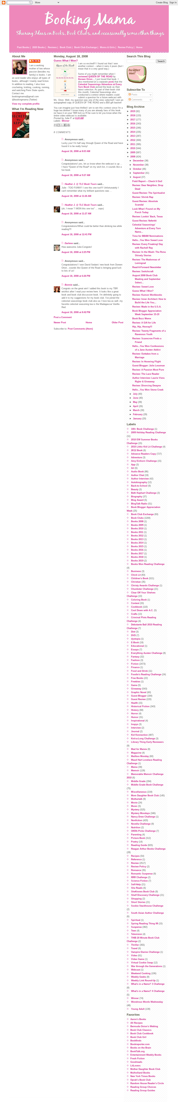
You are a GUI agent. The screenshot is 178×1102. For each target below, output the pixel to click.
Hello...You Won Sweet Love (147, 240)
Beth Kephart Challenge (143, 493)
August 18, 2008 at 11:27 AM (76, 213)
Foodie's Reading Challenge (146, 674)
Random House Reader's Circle (147, 1083)
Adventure (136, 457)
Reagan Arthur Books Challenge (148, 849)
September (139, 173)
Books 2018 (137, 557)
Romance (136, 870)
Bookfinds (135, 1040)
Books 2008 (137, 521)
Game (134, 685)
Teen (133, 930)
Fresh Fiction (137, 1058)
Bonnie (68, 284)
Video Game (137, 959)
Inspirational (138, 720)
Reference (136, 859)
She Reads (137, 888)
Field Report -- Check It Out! (147, 181)
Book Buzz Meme (141, 318)
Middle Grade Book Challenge (147, 784)
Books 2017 (137, 553)
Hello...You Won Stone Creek (147, 389)
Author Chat (137, 475)
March (136, 410)
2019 (133, 111)
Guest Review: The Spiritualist (148, 193)
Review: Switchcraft (142, 271)
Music (134, 806)
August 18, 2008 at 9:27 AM (76, 175)
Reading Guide (139, 845)
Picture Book (138, 838)
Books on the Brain (140, 1047)
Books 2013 (137, 539)
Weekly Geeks (138, 977)
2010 (133, 148)
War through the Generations (146, 966)
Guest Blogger (139, 695)
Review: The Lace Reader (145, 374)
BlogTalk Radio (139, 503)
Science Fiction (139, 880)
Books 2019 (137, 560)
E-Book (135, 642)
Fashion (135, 660)
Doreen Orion (85, 79)
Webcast (135, 969)
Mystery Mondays (140, 813)
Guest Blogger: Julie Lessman (148, 365)
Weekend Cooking (141, 973)
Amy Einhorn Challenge (144, 461)
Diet (133, 631)
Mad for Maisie (139, 749)
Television (136, 934)
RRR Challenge (139, 877)
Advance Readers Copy (143, 454)
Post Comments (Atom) (80, 328)
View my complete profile (25, 103)
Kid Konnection (139, 735)
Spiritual (135, 920)
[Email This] (55, 125)
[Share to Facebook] (65, 125)
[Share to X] (62, 125)
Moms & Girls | (108, 47)
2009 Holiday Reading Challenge (148, 432)
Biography (136, 496)
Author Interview (140, 478)
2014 (133, 132)
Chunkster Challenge (142, 589)
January (137, 418)
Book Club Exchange (142, 514)
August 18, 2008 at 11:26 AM (76, 196)
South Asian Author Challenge (147, 913)
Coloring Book (139, 599)
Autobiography (139, 482)
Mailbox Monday (140, 756)
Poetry (134, 841)
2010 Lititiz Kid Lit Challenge (146, 446)
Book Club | (66, 47)
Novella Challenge (141, 824)
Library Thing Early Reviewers (147, 742)
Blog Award (137, 500)
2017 (133, 119)
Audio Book (137, 471)
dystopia (135, 639)
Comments (136, 99)
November (139, 164)
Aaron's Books (138, 1019)
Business (136, 571)
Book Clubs (137, 518)
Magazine (136, 752)
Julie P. (36, 61)
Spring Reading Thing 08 (144, 923)
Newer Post (60, 322)
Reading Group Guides (142, 1090)
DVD (133, 635)
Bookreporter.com (140, 1044)
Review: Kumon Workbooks (147, 295)
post (110, 81)
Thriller (135, 945)
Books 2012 (137, 535)
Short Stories (138, 902)
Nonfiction (136, 820)
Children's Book (139, 578)
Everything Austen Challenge (146, 653)
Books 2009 (137, 525)
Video (134, 955)
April (136, 406)
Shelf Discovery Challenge (145, 895)
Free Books (137, 678)
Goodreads (136, 1062)
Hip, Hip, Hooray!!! (142, 326)
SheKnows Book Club (143, 891)
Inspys (134, 724)
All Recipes (136, 1023)
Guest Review (138, 699)
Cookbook (136, 607)
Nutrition (135, 827)
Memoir (135, 770)
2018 (133, 115)
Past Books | (24, 47)
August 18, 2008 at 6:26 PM (76, 276)
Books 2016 (137, 550)
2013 (133, 136)
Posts (134, 94)
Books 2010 (137, 528)
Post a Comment (63, 317)
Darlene (69, 243)
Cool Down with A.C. (142, 610)
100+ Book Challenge (142, 429)
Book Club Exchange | (86, 47)
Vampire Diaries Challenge (145, 952)
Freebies (135, 681)
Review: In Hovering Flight (146, 361)
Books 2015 (137, 546)
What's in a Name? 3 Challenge (147, 984)
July (135, 394)
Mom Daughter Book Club (145, 795)
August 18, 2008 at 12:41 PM (76, 234)
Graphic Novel (138, 692)
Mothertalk (136, 799)
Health (134, 703)
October (137, 169)
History (135, 710)
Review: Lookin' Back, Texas (147, 216)
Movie (134, 802)
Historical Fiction (140, 706)
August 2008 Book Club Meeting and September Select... (146, 279)
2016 (133, 123)
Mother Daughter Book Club (145, 1069)
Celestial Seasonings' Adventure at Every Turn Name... (146, 228)
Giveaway (136, 688)
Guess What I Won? (66, 60)
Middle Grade (138, 781)
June (136, 398)
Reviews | (53, 47)
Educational (137, 646)
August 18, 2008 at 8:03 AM (76, 151)
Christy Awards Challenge (145, 585)
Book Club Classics (140, 1030)
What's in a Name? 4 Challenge (147, 991)
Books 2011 (137, 532)
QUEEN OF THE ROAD (100, 76)
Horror (134, 713)
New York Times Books (142, 1076)
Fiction (135, 664)
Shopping (136, 898)
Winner (65, 121)
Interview (136, 727)
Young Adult (137, 1009)
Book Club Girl (138, 1037)
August (137, 177)
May (135, 402)
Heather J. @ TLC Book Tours (81, 184)
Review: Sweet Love (143, 286)
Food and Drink (139, 671)
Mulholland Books (140, 1072)
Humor (134, 717)
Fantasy (135, 656)
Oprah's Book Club (140, 1080)
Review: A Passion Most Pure (148, 369)
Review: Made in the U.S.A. (146, 306)
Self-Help (136, 884)
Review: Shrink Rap (142, 197)
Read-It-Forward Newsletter (146, 267)
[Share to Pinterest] (68, 125)
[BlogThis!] (58, 125)
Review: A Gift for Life (144, 322)
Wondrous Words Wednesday (147, 1002)
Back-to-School (139, 485)
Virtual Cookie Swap (142, 962)
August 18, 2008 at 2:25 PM (76, 252)
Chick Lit (136, 575)
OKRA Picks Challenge (143, 831)
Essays (135, 649)
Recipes (135, 856)
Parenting (136, 834)
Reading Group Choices (143, 1087)
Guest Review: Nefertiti (144, 220)
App (133, 464)
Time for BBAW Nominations (147, 236)
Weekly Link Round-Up (143, 980)
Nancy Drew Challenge (143, 816)
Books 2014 (137, 542)
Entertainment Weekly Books (145, 1055)
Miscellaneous (139, 792)
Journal (135, 731)
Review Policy (138, 866)
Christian (136, 582)
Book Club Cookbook (141, 1033)
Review (135, 863)
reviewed (83, 76)
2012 (133, 140)
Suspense (136, 927)
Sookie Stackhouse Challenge (147, 905)
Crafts (134, 614)
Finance (135, 667)
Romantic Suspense (142, 873)
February (138, 414)
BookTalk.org (137, 1051)
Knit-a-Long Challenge (143, 738)
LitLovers (135, 1065)
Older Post (117, 322)
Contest (135, 603)
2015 (133, 127)
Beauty (134, 489)
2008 (133, 156)
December (138, 160)
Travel (134, 948)
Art (132, 468)
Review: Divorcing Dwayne (146, 385)
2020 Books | (39, 47)
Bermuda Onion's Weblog (144, 1026)
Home (139, 47)
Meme (134, 767)
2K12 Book (137, 450)
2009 (133, 152)
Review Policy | (126, 47)
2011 (133, 144)
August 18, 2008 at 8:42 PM (76, 312)
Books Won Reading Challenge (147, 564)
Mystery (135, 809)
